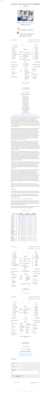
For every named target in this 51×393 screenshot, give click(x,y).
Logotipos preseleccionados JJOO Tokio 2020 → (35, 383)
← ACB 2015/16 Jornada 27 (16, 382)
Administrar (32, 391)
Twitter (25, 349)
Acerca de (19, 391)
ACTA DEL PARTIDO (26, 92)
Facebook (22, 349)
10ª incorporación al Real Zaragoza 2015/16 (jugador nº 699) (25, 355)
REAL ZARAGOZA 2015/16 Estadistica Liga (25, 354)
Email (28, 349)
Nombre (13, 363)
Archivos (25, 391)
